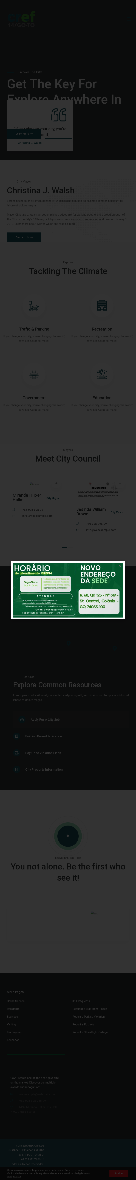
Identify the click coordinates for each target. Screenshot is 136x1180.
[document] (68, 590)
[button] (119, 565)
